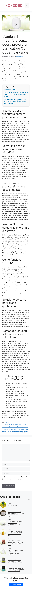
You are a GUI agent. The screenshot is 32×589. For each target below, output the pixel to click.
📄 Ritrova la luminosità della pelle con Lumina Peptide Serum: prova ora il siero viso (15, 101)
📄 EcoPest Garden (10, 89)
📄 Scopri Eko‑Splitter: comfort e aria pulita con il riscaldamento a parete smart (16, 94)
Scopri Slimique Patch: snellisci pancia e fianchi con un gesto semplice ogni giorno (15, 543)
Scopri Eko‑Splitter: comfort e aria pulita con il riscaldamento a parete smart (15, 524)
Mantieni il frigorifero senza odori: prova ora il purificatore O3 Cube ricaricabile (15, 552)
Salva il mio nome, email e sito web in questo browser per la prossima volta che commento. (15, 479)
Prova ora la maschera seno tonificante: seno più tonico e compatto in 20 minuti (16, 569)
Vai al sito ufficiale (16, 584)
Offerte (6, 422)
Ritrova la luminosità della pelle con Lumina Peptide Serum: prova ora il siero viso (15, 533)
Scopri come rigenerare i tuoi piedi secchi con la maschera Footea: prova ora (15, 561)
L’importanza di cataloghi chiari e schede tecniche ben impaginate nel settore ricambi (16, 514)
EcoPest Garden (12, 505)
